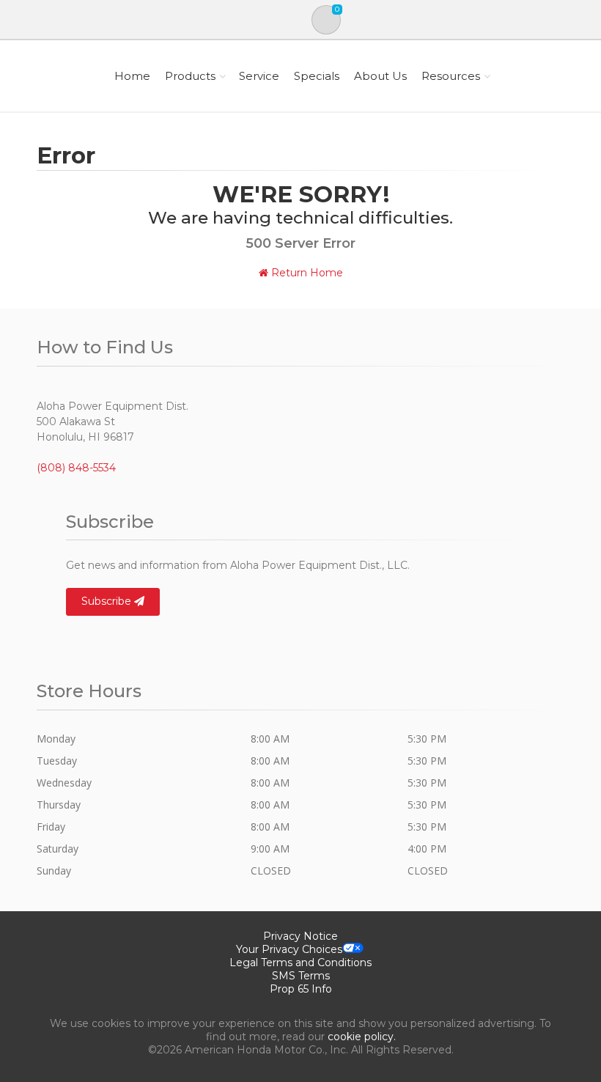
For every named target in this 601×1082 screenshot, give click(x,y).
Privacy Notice (300, 936)
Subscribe (107, 601)
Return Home (305, 272)
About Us (380, 76)
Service (259, 76)
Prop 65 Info (301, 988)
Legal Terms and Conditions (300, 962)
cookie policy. (362, 1036)
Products (190, 76)
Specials (316, 76)
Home (132, 76)
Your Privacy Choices (289, 949)
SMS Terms (301, 975)
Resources (450, 76)
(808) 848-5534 (76, 467)
